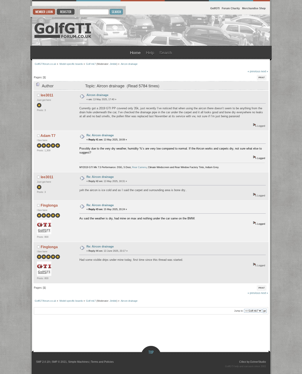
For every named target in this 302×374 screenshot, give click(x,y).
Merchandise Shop (254, 8)
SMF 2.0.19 (43, 361)
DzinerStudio (258, 361)
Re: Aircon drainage (100, 135)
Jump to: (238, 310)
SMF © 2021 (59, 361)
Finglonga (49, 205)
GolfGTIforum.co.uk (63, 30)
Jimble (113, 64)
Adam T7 (47, 136)
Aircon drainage (97, 95)
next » (264, 71)
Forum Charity (231, 8)
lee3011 (47, 95)
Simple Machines (78, 361)
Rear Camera (139, 167)
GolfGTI (215, 8)
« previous (254, 71)
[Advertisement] (216, 30)
